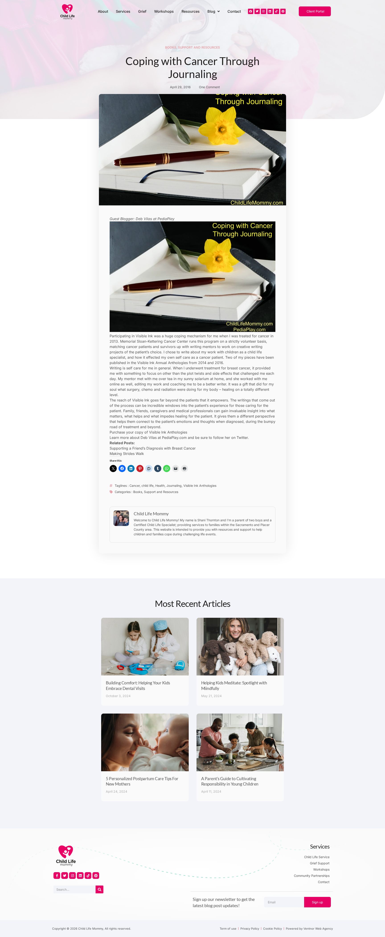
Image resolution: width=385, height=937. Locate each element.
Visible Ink (144, 336)
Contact (234, 11)
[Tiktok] (276, 11)
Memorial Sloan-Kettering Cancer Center (154, 341)
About (103, 11)
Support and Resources (199, 47)
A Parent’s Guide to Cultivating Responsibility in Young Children (229, 781)
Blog (211, 11)
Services (123, 11)
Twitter (242, 437)
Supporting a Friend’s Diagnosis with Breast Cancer (153, 448)
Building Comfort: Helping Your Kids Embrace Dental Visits (138, 685)
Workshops (164, 11)
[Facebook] (250, 11)
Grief (142, 11)
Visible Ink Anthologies (199, 485)
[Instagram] (263, 11)
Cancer (134, 485)
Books (170, 47)
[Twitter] (257, 11)
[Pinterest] (283, 11)
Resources (191, 11)
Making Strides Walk (127, 453)
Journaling (174, 485)
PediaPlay (166, 219)
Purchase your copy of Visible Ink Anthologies (148, 432)
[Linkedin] (270, 11)
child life (147, 485)
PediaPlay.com (174, 437)
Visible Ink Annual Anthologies (162, 362)
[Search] (99, 889)
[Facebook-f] (56, 875)
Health (160, 485)
